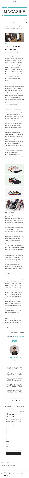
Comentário (9, 425)
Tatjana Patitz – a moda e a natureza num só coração (20, 409)
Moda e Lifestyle (9, 43)
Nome (8, 436)
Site (7, 446)
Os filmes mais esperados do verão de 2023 (8, 408)
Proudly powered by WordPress (8, 473)
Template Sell (4, 475)
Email (8, 441)
